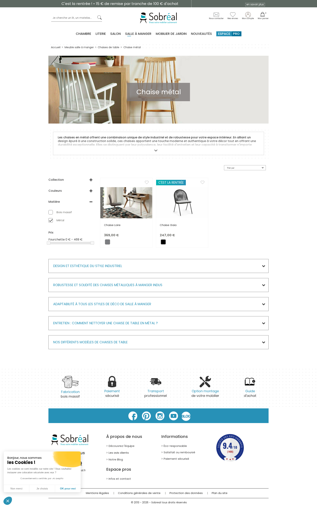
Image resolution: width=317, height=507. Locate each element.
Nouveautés (201, 34)
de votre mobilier (205, 393)
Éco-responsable (175, 446)
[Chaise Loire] (126, 202)
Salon (115, 34)
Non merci (16, 488)
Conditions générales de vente (139, 493)
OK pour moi (68, 488)
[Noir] (163, 243)
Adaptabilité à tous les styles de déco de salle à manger (102, 304)
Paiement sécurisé (176, 459)
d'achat (250, 393)
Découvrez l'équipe (121, 446)
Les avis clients (119, 453)
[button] (7, 500)
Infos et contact (120, 479)
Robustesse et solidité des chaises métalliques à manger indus (107, 285)
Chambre (83, 34)
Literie (101, 34)
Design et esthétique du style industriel (87, 266)
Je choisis (42, 488)
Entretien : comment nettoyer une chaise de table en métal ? (105, 323)
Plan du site (219, 493)
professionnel (155, 393)
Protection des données (186, 493)
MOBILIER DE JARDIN (171, 34)
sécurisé (112, 393)
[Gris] (107, 243)
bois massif (70, 394)
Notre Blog (116, 459)
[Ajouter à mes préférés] (148, 183)
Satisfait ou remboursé (179, 452)
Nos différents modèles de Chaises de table (90, 342)
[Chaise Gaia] (182, 202)
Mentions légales (97, 493)
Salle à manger (138, 34)
